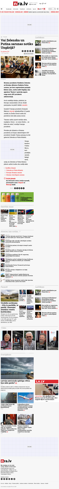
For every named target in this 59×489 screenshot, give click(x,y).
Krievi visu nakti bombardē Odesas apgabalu (4, 218)
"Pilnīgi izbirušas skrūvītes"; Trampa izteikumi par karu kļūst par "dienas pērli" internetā (19, 236)
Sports (34, 9)
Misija (10, 483)
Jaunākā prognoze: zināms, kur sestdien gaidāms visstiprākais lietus (49, 73)
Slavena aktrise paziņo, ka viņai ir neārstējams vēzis (49, 64)
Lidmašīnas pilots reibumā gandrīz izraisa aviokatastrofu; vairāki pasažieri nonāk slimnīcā (25, 407)
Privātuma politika (15, 483)
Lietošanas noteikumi (24, 483)
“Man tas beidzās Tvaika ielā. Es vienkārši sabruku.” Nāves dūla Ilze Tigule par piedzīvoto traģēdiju (9, 429)
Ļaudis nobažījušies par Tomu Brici (49, 41)
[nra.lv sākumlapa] (20, 4)
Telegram (20, 182)
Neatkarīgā (8, 9)
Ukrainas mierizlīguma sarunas (14, 175)
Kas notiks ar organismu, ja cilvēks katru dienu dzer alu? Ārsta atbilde (50, 57)
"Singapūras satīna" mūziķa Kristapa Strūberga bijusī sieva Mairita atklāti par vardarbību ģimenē (19, 260)
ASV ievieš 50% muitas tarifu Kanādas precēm (22, 298)
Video (3, 328)
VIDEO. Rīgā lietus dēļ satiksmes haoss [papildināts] (7, 406)
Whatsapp (9, 184)
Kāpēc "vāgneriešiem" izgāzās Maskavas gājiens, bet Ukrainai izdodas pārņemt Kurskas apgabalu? (19, 276)
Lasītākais (39, 37)
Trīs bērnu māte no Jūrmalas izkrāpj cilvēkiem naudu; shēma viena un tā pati (19, 250)
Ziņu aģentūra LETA (5, 51)
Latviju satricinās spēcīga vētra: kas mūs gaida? (15, 382)
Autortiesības (30, 483)
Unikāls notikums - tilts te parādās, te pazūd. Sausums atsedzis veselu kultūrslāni (9, 307)
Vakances (42, 483)
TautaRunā (22, 9)
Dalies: (11, 188)
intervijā (11, 111)
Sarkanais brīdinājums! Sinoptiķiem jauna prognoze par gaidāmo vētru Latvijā (49, 51)
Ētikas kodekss (37, 483)
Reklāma (6, 483)
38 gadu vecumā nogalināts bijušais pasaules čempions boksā (30, 299)
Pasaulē (5, 37)
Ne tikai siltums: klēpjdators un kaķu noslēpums (16, 270)
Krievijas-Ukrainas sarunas (13, 173)
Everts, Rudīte (32, 4)
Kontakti (46, 483)
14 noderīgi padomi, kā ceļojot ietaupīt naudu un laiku (18, 246)
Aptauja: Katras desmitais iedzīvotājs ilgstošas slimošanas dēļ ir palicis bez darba (19, 280)
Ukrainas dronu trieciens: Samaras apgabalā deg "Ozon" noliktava (30, 315)
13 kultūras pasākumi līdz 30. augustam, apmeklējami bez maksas (17, 255)
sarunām (24, 105)
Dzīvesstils (15, 9)
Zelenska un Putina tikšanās (14, 170)
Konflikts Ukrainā (10, 168)
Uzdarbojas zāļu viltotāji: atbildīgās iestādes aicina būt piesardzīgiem (18, 241)
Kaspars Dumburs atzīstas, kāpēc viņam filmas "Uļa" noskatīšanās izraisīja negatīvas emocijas (25, 429)
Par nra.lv (2, 483)
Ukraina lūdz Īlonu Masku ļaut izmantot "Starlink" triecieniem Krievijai (21, 219)
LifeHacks (28, 9)
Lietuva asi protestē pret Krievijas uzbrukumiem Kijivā (30, 219)
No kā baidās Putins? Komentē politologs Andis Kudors (17, 265)
